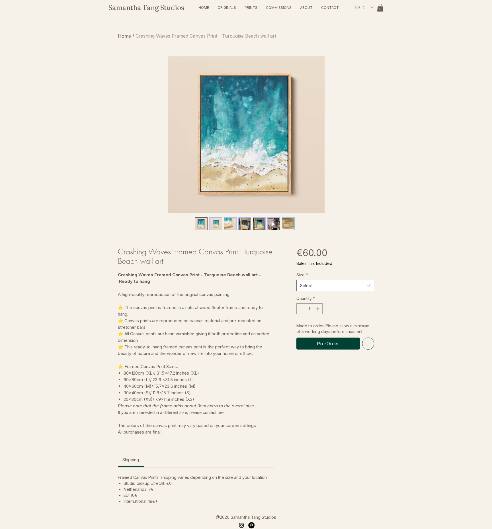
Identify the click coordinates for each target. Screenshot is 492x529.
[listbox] (364, 7)
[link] (380, 7)
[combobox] (335, 285)
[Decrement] (300, 309)
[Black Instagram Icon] (241, 525)
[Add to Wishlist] (368, 344)
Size (302, 274)
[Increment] (318, 309)
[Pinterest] (251, 525)
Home (124, 36)
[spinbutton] (309, 309)
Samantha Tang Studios (146, 7)
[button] (226, 7)
